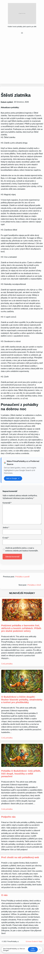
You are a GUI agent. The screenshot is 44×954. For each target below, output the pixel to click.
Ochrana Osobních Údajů (34, 941)
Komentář (7, 503)
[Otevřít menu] (22, 33)
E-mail (6, 538)
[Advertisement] (22, 59)
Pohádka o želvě (34, 585)
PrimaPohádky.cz (13, 941)
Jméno (6, 527)
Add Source (32, 949)
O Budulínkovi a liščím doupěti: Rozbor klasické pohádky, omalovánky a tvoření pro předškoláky (21, 700)
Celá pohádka (7, 664)
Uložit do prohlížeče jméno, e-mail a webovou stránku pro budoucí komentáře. (21, 549)
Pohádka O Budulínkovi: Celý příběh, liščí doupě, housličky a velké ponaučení (21, 774)
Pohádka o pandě (22, 577)
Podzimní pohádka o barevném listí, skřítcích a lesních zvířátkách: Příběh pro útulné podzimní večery (21, 628)
